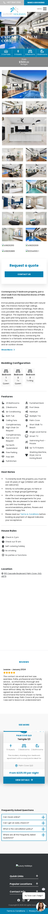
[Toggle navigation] (41, 8)
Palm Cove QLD (24, 735)
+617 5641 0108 (13, 2)
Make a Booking (36, 2)
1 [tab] (5, 707)
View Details (22, 780)
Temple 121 (24, 739)
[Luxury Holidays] (14, 11)
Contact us (24, 274)
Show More (7, 349)
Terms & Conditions (29, 514)
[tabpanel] (24, 686)
